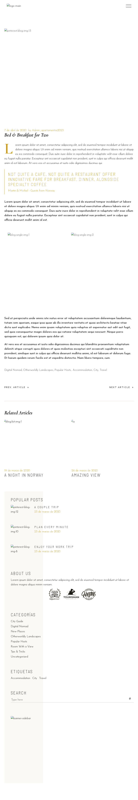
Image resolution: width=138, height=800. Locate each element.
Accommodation (82, 370)
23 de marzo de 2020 (47, 511)
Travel (103, 370)
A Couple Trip (46, 507)
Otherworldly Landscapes (38, 370)
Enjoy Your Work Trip (54, 547)
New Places (18, 631)
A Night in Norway (24, 474)
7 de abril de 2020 (15, 130)
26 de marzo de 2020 (85, 470)
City (96, 370)
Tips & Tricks (18, 651)
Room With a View (22, 646)
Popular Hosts (63, 370)
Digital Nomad (13, 370)
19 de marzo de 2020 (17, 470)
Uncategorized (19, 656)
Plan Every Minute (51, 527)
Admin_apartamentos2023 (48, 130)
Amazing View (86, 474)
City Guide (17, 621)
